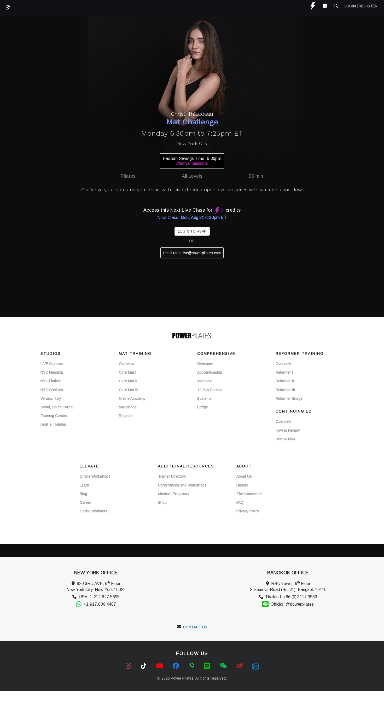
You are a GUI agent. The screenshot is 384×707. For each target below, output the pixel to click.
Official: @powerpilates (292, 604)
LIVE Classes (51, 364)
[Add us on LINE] (208, 665)
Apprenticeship (209, 372)
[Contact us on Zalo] (255, 665)
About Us (244, 476)
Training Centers (54, 416)
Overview (126, 364)
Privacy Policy (247, 511)
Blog (83, 494)
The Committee (249, 494)
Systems (204, 398)
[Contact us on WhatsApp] (192, 665)
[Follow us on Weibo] (240, 665)
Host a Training (53, 424)
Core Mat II (128, 381)
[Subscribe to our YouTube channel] (160, 665)
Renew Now (285, 439)
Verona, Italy (50, 398)
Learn (84, 485)
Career (85, 502)
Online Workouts (93, 511)
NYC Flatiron (50, 381)
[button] (322, 6)
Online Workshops (95, 476)
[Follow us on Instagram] (129, 665)
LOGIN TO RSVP (192, 231)
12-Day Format (209, 390)
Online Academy (132, 398)
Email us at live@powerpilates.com (192, 253)
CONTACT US (195, 627)
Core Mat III (128, 390)
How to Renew (288, 430)
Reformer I (284, 372)
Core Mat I (127, 372)
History (242, 485)
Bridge (202, 407)
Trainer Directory (172, 476)
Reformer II (285, 381)
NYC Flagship (51, 372)
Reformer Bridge (289, 398)
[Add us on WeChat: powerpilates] (224, 665)
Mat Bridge (128, 407)
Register (126, 416)
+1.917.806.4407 (100, 604)
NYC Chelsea (51, 390)
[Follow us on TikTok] (144, 665)
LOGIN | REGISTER (361, 6)
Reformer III (285, 390)
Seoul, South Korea (56, 407)
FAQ (239, 502)
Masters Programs (173, 494)
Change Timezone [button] (192, 163)
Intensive (204, 381)
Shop (162, 502)
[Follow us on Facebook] (177, 665)
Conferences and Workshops (182, 485)
